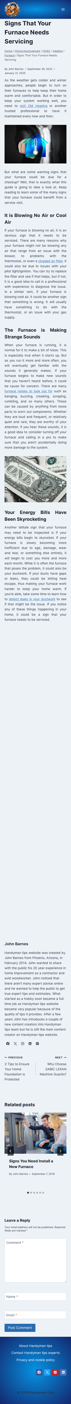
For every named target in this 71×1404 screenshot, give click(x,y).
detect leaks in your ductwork (32, 599)
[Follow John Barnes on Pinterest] (37, 1044)
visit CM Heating (33, 106)
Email (11, 1315)
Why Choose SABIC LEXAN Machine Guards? (53, 1066)
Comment (15, 1242)
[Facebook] (39, 1372)
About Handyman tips (35, 1346)
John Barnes (20, 1173)
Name (12, 1297)
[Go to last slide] (11, 1151)
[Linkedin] (63, 1372)
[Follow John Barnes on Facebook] (8, 1044)
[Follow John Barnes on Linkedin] (30, 1044)
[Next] (60, 1151)
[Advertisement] (35, 780)
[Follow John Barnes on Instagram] (22, 1044)
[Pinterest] (55, 1372)
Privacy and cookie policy (35, 1360)
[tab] (28, 1193)
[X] (47, 1372)
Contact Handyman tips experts (35, 1353)
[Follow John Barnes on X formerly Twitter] (15, 1044)
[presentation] (35, 1133)
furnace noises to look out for (28, 391)
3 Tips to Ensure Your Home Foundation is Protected (17, 1068)
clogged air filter (50, 261)
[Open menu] (62, 9)
